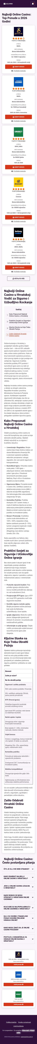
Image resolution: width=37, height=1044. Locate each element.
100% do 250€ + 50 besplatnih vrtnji (18, 962)
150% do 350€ (18, 1001)
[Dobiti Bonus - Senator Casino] (18, 31)
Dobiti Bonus (19, 67)
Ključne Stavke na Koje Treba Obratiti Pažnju (19, 328)
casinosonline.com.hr (27, 1037)
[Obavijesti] (33, 4)
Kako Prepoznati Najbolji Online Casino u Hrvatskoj (18, 315)
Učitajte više (19, 278)
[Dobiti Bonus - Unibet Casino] (18, 132)
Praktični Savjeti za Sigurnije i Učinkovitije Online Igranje (20, 322)
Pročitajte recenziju (19, 71)
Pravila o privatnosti (24, 1022)
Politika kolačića (11, 1022)
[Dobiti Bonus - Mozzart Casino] (18, 182)
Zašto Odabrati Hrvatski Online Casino (17, 335)
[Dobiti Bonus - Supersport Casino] (18, 82)
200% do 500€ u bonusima (18, 981)
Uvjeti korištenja (18, 1026)
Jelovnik (9, 4)
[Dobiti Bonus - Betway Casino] (18, 232)
